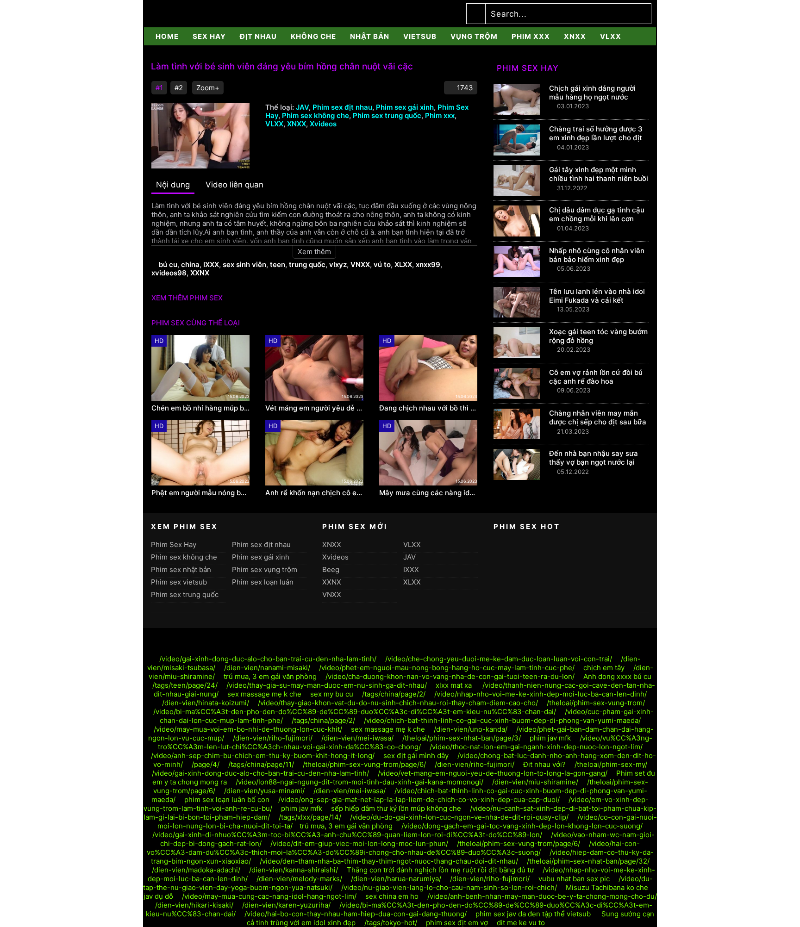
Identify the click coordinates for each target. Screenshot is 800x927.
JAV (302, 107)
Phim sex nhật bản (181, 569)
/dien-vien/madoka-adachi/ (196, 869)
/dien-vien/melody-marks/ (299, 878)
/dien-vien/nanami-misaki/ (267, 667)
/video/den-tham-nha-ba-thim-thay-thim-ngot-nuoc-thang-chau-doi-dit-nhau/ (389, 861)
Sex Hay (209, 36)
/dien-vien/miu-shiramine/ (535, 782)
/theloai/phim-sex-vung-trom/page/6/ (364, 764)
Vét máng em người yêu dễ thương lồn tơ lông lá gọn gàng (314, 408)
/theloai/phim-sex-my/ (611, 764)
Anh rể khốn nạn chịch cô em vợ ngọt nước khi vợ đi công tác (314, 493)
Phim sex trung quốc (387, 115)
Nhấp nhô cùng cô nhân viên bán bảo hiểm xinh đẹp (596, 255)
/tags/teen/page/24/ (185, 685)
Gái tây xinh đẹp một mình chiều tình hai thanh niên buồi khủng (598, 178)
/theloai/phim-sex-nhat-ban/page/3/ (461, 738)
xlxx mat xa (455, 685)
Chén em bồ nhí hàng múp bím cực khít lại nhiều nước (200, 408)
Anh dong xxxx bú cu (617, 676)
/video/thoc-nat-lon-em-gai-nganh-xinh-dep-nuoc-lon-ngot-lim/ (536, 746)
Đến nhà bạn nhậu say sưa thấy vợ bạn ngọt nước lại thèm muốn (593, 462)
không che (313, 36)
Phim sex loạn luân (263, 582)
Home (167, 36)
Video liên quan (234, 184)
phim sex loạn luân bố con (226, 799)
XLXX (403, 264)
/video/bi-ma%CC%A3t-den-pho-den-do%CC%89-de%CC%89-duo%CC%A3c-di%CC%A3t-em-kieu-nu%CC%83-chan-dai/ (354, 711)
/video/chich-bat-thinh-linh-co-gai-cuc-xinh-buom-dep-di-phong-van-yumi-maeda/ (502, 720)
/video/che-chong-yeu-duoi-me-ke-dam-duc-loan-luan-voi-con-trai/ (498, 658)
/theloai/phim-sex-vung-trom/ (596, 702)
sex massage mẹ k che (264, 694)
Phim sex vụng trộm (264, 569)
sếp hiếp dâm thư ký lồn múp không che (396, 808)
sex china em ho (392, 896)
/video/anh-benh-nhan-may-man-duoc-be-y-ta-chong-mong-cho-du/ (542, 896)
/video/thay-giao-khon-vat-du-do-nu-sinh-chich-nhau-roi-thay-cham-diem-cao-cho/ (398, 702)
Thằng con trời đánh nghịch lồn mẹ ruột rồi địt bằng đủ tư (440, 869)
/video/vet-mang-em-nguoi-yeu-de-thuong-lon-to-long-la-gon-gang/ (492, 773)
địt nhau (258, 36)
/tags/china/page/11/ (261, 764)
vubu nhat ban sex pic (574, 878)
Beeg (330, 569)
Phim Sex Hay (173, 544)
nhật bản (369, 36)
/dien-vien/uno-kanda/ (470, 729)
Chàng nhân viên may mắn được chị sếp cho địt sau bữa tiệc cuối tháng (597, 422)
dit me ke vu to (521, 922)
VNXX (360, 264)
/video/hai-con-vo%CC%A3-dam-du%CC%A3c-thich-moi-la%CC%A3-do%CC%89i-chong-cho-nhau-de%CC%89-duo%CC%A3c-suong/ (393, 848)
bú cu (168, 264)
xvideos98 (169, 272)
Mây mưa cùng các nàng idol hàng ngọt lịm (428, 493)
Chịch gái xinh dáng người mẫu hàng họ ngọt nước (592, 92)
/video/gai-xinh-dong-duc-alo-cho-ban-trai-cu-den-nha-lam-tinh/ (267, 658)
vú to (382, 264)
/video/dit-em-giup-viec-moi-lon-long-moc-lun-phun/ (359, 843)
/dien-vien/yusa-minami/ (264, 790)
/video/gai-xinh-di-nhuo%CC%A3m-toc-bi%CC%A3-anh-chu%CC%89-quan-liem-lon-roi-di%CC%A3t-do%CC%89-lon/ (347, 834)
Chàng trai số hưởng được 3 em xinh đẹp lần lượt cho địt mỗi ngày (596, 137)
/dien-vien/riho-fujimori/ (272, 738)
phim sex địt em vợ (457, 922)
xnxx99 (428, 264)
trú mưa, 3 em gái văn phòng (270, 676)
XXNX (199, 272)
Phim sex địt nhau (342, 107)
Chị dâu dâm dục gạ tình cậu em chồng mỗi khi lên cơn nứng (596, 218)
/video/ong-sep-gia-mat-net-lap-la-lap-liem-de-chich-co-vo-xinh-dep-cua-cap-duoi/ (419, 799)
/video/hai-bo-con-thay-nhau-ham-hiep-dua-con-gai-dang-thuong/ (355, 913)
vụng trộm (474, 36)
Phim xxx (531, 36)
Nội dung (173, 184)
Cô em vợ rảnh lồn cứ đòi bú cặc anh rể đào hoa (596, 377)
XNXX (575, 36)
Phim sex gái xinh (405, 107)
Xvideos (323, 123)
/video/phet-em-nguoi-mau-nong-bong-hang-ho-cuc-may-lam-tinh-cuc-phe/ (447, 667)
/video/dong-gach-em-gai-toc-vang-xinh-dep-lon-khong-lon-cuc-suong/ (522, 825)
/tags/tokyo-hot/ (390, 922)
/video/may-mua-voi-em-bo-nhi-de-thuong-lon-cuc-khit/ (248, 729)
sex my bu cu (331, 694)
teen (277, 264)
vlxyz (338, 264)
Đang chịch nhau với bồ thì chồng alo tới (428, 408)
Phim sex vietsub (179, 582)
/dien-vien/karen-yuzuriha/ (286, 905)
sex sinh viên (244, 264)
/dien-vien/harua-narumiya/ (396, 878)
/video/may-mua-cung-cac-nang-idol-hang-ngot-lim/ (269, 896)
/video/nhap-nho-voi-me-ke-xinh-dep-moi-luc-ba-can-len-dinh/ (540, 694)
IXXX (211, 264)
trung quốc (307, 264)
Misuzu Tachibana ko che (607, 887)
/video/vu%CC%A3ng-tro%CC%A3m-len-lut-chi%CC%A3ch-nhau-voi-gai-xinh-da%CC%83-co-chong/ (405, 742)
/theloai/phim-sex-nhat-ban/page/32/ (588, 861)
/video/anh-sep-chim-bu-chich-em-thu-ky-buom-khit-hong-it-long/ (263, 755)
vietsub (420, 36)
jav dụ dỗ (158, 896)
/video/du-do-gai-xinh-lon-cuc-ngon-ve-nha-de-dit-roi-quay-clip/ (459, 817)
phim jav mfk (550, 738)
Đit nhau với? (544, 764)
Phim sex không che (315, 115)
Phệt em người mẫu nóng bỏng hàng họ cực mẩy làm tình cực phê (200, 493)
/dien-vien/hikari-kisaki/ (194, 905)
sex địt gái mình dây (416, 755)
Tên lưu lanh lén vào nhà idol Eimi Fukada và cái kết (597, 296)
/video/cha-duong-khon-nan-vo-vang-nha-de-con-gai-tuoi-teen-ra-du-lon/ (450, 676)
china (190, 264)
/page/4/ (205, 764)
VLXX (610, 36)
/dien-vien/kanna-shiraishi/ (293, 869)
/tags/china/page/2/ (393, 694)
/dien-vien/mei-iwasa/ (357, 738)
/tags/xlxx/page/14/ (310, 817)
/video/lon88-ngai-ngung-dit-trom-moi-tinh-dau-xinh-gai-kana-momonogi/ (359, 782)
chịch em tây (604, 667)
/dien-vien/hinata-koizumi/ (205, 702)
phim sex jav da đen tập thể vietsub (534, 913)
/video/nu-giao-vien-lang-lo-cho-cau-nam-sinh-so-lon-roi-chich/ (449, 887)
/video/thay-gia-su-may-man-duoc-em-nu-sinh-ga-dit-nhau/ (326, 685)
